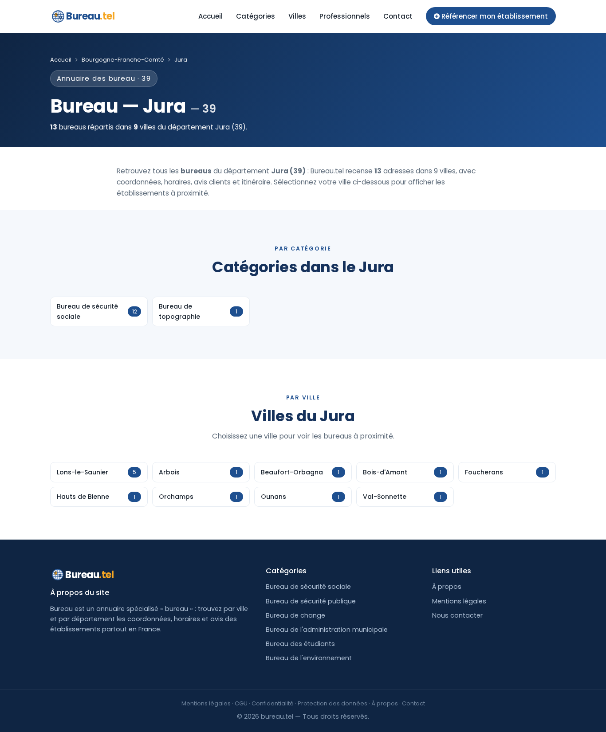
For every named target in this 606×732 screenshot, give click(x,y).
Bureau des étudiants (300, 643)
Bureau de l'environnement (309, 658)
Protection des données (332, 703)
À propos (446, 586)
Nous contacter (457, 615)
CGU (241, 703)
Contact (398, 16)
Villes (297, 16)
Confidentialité (273, 703)
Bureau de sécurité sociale (308, 586)
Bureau (90, 16)
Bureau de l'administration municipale (327, 629)
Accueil (210, 16)
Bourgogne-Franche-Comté (123, 59)
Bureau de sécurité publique (311, 601)
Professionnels (344, 16)
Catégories (255, 16)
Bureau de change (295, 615)
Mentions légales (459, 601)
